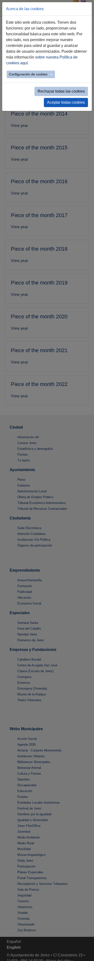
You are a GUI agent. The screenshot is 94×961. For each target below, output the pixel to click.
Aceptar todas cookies (66, 102)
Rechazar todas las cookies (61, 91)
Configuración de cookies (28, 74)
